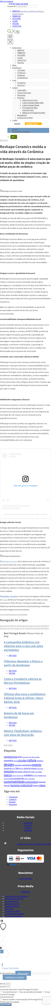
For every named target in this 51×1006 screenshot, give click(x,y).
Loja (14, 80)
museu (40, 775)
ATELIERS (16, 18)
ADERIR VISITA (32, 123)
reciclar (26, 779)
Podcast (11, 779)
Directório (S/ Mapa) (21, 131)
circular (22, 760)
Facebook (13, 804)
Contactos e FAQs (25, 117)
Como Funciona (11, 901)
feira (17, 768)
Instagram (13, 797)
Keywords (11, 6)
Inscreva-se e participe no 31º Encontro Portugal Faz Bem (24, 628)
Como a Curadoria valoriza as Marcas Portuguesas (23, 681)
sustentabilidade (20, 614)
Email (2, 986)
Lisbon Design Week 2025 (33, 102)
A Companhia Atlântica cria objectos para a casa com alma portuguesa (23, 646)
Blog (14, 65)
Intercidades (18, 772)
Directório (16, 47)
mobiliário (28, 775)
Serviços (21, 85)
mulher (35, 775)
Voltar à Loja (23, 973)
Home (15, 129)
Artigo (30, 757)
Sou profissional (10, 992)
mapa (5, 599)
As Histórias (22, 77)
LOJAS (15, 21)
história (27, 768)
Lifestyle (26, 771)
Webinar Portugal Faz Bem (33, 112)
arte (20, 756)
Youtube (12, 802)
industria (9, 771)
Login (14, 120)
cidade (15, 761)
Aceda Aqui (25, 891)
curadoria (40, 761)
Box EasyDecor (36, 757)
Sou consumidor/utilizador (31, 992)
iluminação (40, 768)
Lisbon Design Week (30, 105)
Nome (3, 983)
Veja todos (8, 745)
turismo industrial (21, 785)
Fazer (13, 768)
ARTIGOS (4, 140)
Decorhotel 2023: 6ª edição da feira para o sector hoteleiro (24, 626)
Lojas (32, 772)
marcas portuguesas (17, 775)
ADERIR (17, 123)
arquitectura (10, 756)
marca (10, 614)
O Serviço (21, 72)
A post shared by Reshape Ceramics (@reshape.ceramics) (25, 514)
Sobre (15, 87)
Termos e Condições (13, 916)
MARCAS (20, 50)
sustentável (31, 781)
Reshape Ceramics (9, 561)
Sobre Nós (21, 90)
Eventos (20, 97)
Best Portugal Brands (14, 898)
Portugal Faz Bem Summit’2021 (30, 108)
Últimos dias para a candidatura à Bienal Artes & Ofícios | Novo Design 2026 (24, 698)
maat (36, 772)
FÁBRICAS (16, 16)
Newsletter (22, 115)
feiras (21, 768)
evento (36, 765)
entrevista (27, 765)
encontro (18, 765)
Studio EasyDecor (12, 906)
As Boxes (21, 75)
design (9, 764)
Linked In (12, 799)
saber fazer (32, 779)
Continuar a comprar (14, 977)
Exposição (8, 768)
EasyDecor (17, 67)
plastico (6, 779)
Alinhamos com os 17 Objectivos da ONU (34, 844)
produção (19, 778)
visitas (42, 785)
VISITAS (15, 23)
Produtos (21, 82)
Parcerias (21, 95)
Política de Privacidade (14, 913)
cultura (31, 760)
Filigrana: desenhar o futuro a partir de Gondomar (23, 663)
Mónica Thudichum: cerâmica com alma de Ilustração (23, 733)
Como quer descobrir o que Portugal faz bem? (19, 989)
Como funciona (24, 92)
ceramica (4, 614)
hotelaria (34, 768)
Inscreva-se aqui (25, 878)
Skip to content (6, 1)
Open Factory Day (30, 100)
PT (14, 137)
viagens (36, 785)
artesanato (25, 757)
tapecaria (42, 782)
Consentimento (6, 997)
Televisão (7, 786)
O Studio (21, 70)
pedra (44, 775)
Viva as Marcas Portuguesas (16, 896)
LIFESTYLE (16, 26)
